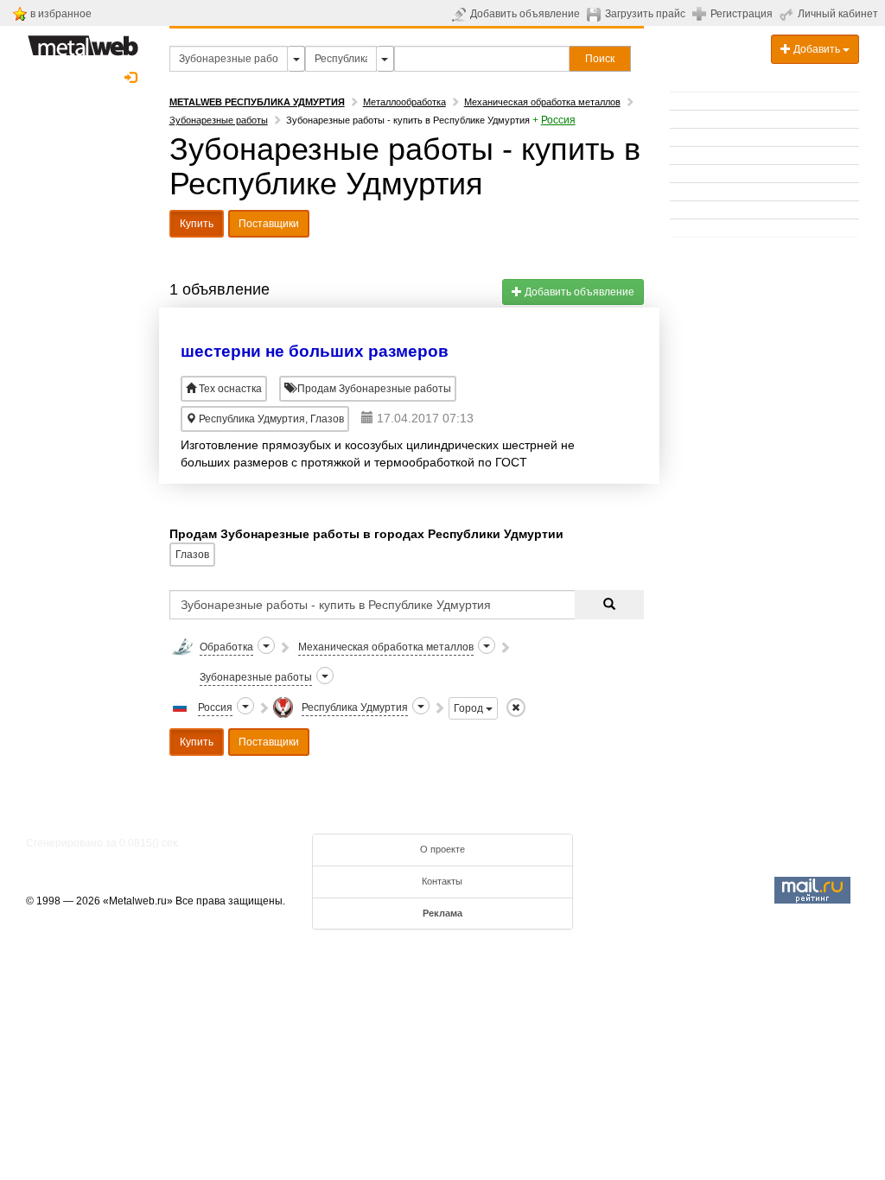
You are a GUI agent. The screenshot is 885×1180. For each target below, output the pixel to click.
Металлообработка (404, 102)
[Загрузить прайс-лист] (596, 14)
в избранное (61, 14)
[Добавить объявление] (461, 14)
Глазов (192, 555)
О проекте (442, 849)
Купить (196, 224)
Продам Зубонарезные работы (373, 389)
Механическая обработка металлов (542, 102)
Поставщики (269, 224)
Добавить (817, 49)
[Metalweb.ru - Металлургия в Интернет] (83, 41)
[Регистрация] (701, 13)
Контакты (442, 881)
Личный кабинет (838, 14)
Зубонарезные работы (218, 120)
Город (470, 708)
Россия (558, 120)
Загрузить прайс (645, 14)
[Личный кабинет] (789, 14)
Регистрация (741, 14)
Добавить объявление (525, 14)
